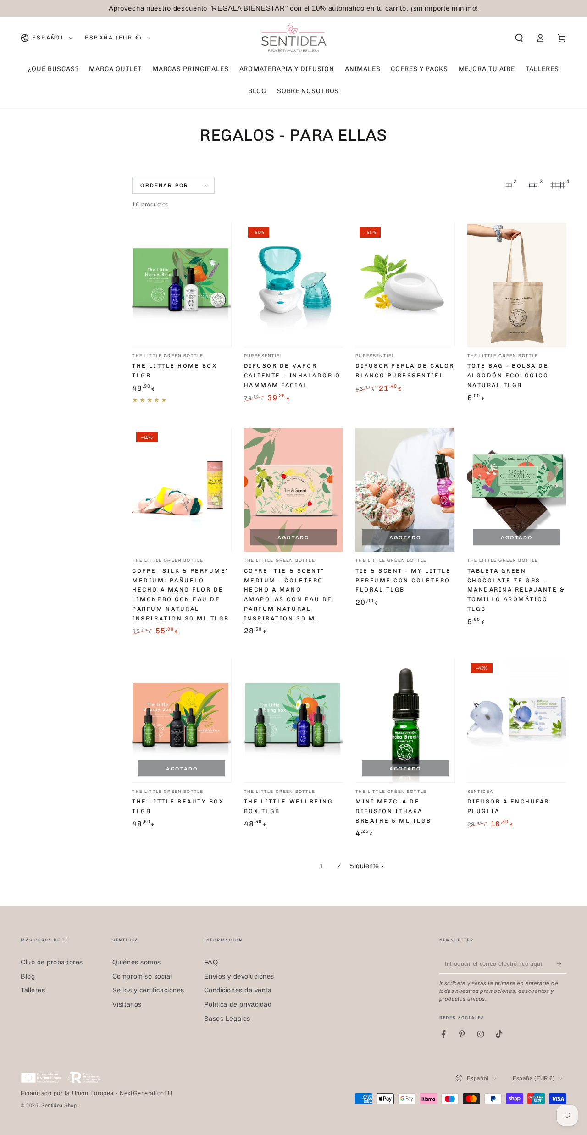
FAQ (211, 962)
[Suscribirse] (561, 964)
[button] (519, 38)
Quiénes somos (136, 962)
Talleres (33, 990)
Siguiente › (366, 865)
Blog (28, 976)
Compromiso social (142, 976)
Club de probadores (52, 962)
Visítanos (127, 1004)
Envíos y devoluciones (239, 976)
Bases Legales (227, 1018)
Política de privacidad (238, 1004)
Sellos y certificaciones (148, 990)
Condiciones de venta (238, 990)
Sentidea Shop (59, 1105)
